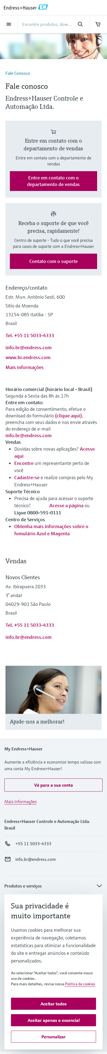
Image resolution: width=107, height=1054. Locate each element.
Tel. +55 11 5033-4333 (29, 335)
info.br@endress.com (28, 347)
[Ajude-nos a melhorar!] (94, 704)
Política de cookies (80, 983)
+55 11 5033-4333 (33, 843)
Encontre (23, 463)
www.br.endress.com (27, 357)
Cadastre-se (27, 477)
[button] (53, 785)
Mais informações (24, 367)
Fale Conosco (17, 73)
